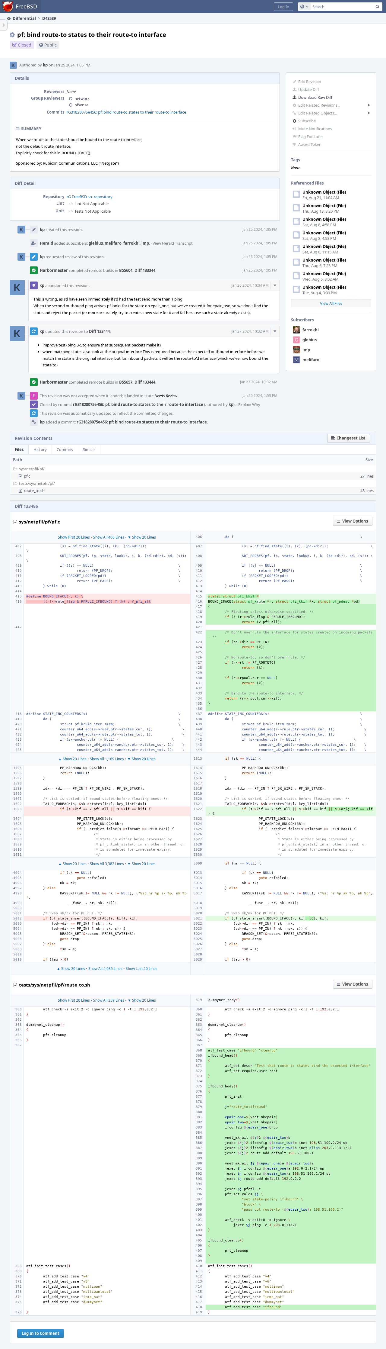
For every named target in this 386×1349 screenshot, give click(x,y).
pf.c (27, 476)
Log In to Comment (40, 1333)
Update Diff (308, 89)
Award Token (309, 144)
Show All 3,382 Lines (107, 863)
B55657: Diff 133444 (137, 382)
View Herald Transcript (173, 243)
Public (50, 45)
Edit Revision (309, 81)
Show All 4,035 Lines (105, 968)
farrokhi (310, 330)
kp (45, 65)
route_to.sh (34, 490)
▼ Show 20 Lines (142, 537)
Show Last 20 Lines (141, 968)
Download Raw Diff (315, 97)
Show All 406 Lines (108, 537)
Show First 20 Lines (74, 537)
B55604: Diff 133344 (137, 270)
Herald (46, 243)
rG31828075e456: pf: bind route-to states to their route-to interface (126, 112)
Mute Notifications (315, 128)
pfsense (81, 105)
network (82, 98)
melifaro (310, 359)
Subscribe (307, 121)
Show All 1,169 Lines (107, 758)
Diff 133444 (99, 331)
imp (306, 350)
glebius (309, 340)
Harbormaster (54, 270)
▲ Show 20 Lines (72, 758)
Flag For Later (310, 136)
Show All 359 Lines (108, 1000)
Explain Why (249, 404)
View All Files (331, 303)
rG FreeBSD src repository (89, 196)
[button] (283, 6)
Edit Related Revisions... (319, 105)
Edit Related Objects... (317, 113)
